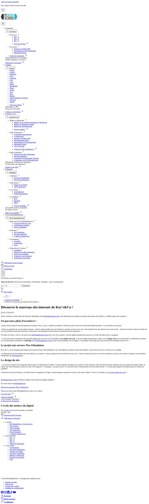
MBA (16, 203)
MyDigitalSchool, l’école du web (21, 424)
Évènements (18, 243)
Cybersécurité (18, 136)
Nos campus (14, 426)
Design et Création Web (22, 49)
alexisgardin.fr (17, 355)
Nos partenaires (19, 232)
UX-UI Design (19, 146)
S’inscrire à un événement (23, 256)
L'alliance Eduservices (21, 236)
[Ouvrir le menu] (3, 24)
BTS (15, 199)
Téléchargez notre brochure (13, 263)
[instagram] (5, 493)
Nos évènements (15, 432)
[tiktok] (11, 493)
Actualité (17, 241)
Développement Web (21, 140)
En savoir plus (6, 394)
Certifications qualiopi (21, 225)
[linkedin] (8, 493)
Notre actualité (15, 428)
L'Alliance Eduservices (18, 434)
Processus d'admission (21, 178)
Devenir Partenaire (20, 156)
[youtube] (14, 493)
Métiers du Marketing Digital (24, 124)
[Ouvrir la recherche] (3, 272)
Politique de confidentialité (14, 488)
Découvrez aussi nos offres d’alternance (15, 387)
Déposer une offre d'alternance (24, 154)
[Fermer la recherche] (3, 275)
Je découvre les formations (10, 401)
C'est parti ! (26, 286)
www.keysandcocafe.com (116, 372)
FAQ (15, 245)
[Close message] (3, 10)
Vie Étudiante (14, 448)
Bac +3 (16, 39)
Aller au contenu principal (10, 2)
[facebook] (2, 493)
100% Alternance (20, 187)
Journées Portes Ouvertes (12, 415)
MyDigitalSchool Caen (51, 316)
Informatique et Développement (25, 51)
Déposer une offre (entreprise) (24, 252)
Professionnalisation (21, 194)
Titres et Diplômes (20, 227)
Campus (8, 65)
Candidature (8, 269)
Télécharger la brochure (22, 258)
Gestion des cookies (12, 486)
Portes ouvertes (9, 266)
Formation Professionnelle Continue (26, 158)
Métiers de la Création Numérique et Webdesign (30, 122)
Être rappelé (8, 292)
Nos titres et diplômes (17, 453)
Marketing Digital (20, 53)
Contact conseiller (7, 397)
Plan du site (9, 484)
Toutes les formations (17, 444)
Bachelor (17, 201)
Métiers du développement (23, 126)
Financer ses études (20, 185)
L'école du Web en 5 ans (22, 223)
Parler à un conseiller (21, 254)
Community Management (23, 134)
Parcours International (21, 180)
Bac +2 (16, 37)
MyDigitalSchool (20, 383)
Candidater (17, 250)
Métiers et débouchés (17, 455)
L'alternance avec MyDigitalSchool (26, 160)
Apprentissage (19, 192)
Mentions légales (11, 482)
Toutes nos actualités (12, 300)
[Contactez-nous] (2, 289)
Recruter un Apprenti (17, 457)
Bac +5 (16, 41)
